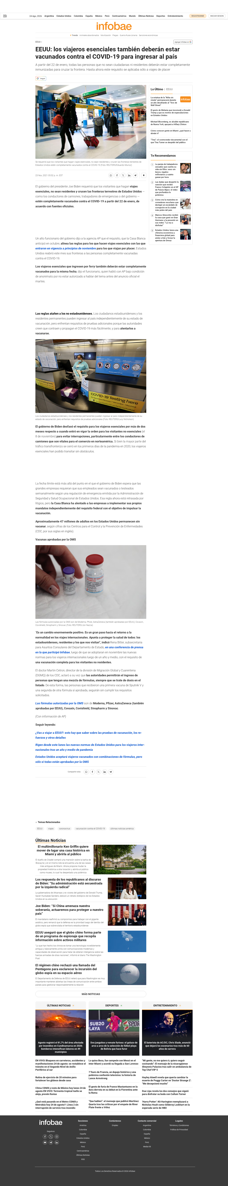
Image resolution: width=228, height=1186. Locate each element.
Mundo (132, 16)
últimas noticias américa (122, 828)
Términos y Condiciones (179, 1125)
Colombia (78, 16)
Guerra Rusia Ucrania (128, 35)
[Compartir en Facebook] (117, 175)
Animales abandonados (89, 35)
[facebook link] (45, 1136)
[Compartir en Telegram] (135, 175)
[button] (5, 16)
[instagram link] (57, 1136)
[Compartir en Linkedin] (129, 175)
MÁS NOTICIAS (91, 994)
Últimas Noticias (146, 16)
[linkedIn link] (57, 1142)
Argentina (49, 16)
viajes (51, 828)
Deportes (160, 16)
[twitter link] (51, 1136)
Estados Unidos (64, 16)
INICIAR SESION (217, 16)
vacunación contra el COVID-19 (90, 828)
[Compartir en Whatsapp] (110, 175)
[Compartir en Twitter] (123, 175)
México (98, 16)
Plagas (115, 35)
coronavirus (64, 828)
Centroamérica (119, 16)
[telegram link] (51, 1142)
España (89, 16)
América (83, 1125)
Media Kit (147, 1147)
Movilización (106, 35)
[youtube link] (45, 1142)
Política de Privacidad (179, 1130)
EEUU (37, 42)
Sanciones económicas (148, 35)
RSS (83, 1159)
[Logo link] (114, 26)
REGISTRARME (198, 16)
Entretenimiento (175, 16)
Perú (107, 16)
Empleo (115, 1125)
